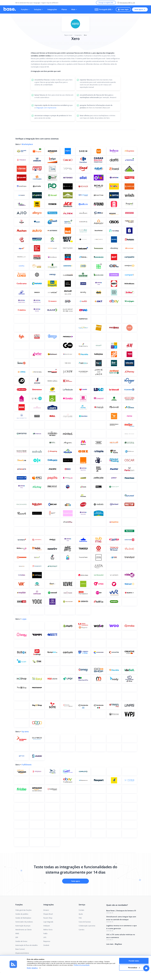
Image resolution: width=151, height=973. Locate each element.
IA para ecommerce (22, 953)
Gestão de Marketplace (23, 918)
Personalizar (132, 967)
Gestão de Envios (21, 941)
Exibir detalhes (32, 968)
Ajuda (81, 914)
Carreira (81, 930)
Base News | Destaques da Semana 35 (121, 911)
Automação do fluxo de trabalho (26, 945)
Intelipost (46, 926)
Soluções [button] (37, 9)
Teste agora (138, 9)
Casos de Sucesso (85, 922)
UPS (44, 937)
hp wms (25, 731)
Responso (46, 941)
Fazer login (124, 9)
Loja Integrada (48, 922)
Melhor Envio (47, 930)
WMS (17, 933)
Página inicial (68, 35)
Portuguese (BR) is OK (127, 3)
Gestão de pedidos (21, 914)
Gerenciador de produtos (24, 922)
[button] (103, 9)
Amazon (46, 910)
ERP (16, 937)
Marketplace (27, 144)
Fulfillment (26, 764)
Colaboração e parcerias (87, 926)
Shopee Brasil (48, 914)
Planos (64, 9)
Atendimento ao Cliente (23, 930)
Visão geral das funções (23, 910)
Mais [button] (73, 9)
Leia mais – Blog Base (114, 944)
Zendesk (46, 945)
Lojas (24, 619)
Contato (81, 910)
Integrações (52, 9)
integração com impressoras (46, 108)
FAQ (80, 918)
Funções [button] (24, 9)
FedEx (45, 933)
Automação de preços (22, 926)
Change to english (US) (106, 2)
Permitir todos (134, 961)
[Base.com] (10, 9)
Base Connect (20, 949)
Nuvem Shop (47, 918)
